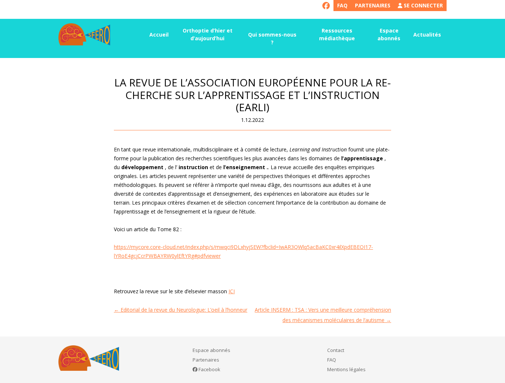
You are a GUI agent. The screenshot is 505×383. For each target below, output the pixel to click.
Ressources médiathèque (337, 34)
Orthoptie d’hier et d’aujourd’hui (208, 34)
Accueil (159, 34)
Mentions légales (346, 369)
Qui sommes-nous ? (272, 38)
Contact (335, 350)
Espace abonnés (388, 34)
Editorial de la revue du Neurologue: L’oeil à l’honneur (180, 309)
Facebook (208, 369)
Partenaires (372, 5)
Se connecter (422, 5)
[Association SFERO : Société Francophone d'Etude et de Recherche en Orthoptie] (84, 34)
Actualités (427, 34)
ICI (231, 291)
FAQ (342, 5)
